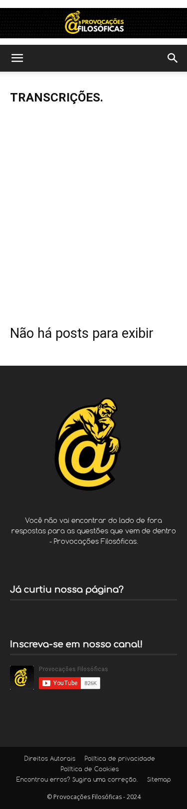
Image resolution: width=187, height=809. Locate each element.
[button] (17, 58)
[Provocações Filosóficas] (93, 23)
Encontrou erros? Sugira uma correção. (77, 780)
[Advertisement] (93, 210)
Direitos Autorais (49, 759)
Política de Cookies (90, 770)
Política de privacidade (120, 759)
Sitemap (159, 780)
